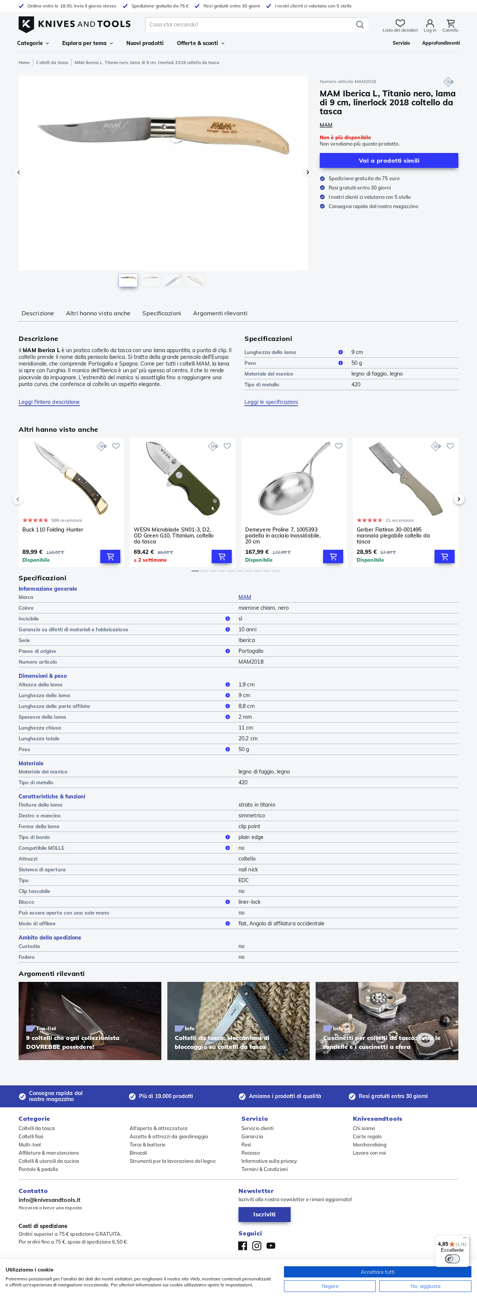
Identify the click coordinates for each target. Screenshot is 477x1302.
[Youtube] (271, 1246)
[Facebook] (243, 1246)
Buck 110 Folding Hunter (52, 530)
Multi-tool (30, 1145)
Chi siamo (364, 1128)
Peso (250, 363)
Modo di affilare (37, 923)
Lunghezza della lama (270, 352)
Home (24, 62)
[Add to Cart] (110, 556)
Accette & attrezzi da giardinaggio (169, 1136)
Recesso (250, 1153)
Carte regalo (367, 1136)
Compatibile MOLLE (41, 848)
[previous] (30, 499)
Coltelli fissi (31, 1136)
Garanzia (252, 1136)
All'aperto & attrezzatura (159, 1128)
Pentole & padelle (38, 1169)
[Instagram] (257, 1246)
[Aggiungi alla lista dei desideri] (116, 446)
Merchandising (369, 1145)
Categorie (30, 43)
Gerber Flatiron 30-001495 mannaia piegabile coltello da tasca (393, 536)
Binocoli (138, 1153)
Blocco (27, 902)
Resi (246, 1145)
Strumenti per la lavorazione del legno (173, 1161)
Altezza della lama (40, 684)
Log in (430, 30)
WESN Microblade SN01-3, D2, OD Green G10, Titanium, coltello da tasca (174, 536)
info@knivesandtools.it (49, 1199)
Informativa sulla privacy (269, 1161)
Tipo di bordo (34, 837)
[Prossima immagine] (308, 172)
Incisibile (29, 619)
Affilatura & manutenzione (49, 1153)
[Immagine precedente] (18, 172)
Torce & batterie (148, 1145)
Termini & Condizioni (264, 1169)
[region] (163, 183)
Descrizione (38, 313)
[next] (446, 499)
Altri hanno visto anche (98, 313)
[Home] (74, 23)
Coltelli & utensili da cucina (49, 1161)
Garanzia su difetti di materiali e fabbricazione (73, 629)
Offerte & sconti (197, 43)
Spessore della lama (42, 717)
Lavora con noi (369, 1153)
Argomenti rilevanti (220, 313)
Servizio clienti (257, 1128)
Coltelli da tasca (52, 62)
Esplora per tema (84, 43)
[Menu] (465, 1239)
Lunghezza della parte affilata (54, 706)
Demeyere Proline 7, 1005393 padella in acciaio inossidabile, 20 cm (282, 536)
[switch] (452, 1258)
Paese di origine (37, 651)
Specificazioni (161, 313)
